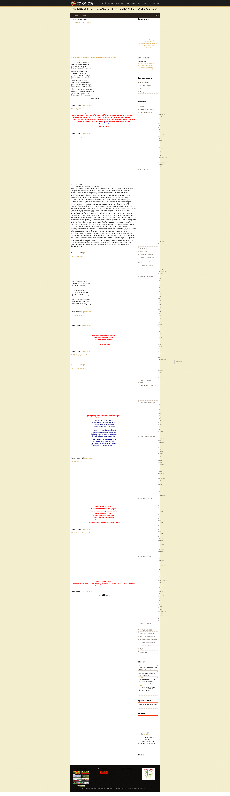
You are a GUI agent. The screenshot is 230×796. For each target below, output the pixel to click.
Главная (73, 19)
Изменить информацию (146, 63)
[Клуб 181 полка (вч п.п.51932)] (85, 781)
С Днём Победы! (76, 461)
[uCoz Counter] (151, 734)
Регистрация (76, 15)
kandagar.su (145, 788)
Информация (144, 92)
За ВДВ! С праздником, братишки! (82, 355)
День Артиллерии (77, 256)
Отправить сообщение (145, 67)
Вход (84, 15)
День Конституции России (79, 137)
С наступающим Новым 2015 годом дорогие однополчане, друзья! (93, 57)
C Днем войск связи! (77, 315)
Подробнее (88, 105)
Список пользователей (145, 65)
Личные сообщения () (145, 69)
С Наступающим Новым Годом (81, 22)
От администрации (146, 85)
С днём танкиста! (76, 329)
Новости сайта (144, 89)
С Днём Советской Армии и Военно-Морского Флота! (88, 533)
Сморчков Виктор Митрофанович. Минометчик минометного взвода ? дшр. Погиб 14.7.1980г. (148, 43)
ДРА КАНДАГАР (76, 109)
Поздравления (144, 82)
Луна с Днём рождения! (79, 368)
